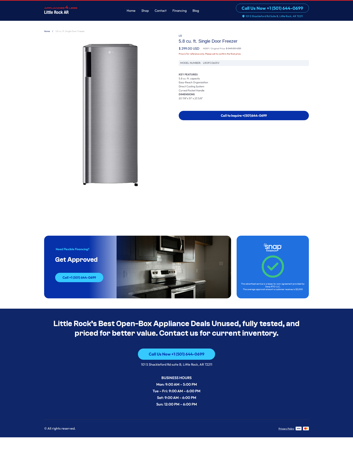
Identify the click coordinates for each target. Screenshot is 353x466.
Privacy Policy (286, 428)
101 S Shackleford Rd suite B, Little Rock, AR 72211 (176, 364)
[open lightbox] (109, 115)
